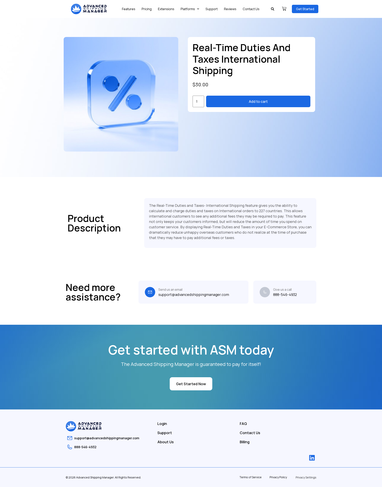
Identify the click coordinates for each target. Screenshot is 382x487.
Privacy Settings (306, 477)
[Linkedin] (312, 457)
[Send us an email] (150, 292)
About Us (165, 441)
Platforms (188, 9)
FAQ (243, 423)
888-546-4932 (85, 447)
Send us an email (170, 289)
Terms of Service (250, 477)
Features (128, 9)
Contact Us (251, 9)
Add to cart (258, 101)
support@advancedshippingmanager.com (106, 438)
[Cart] (284, 9)
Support (212, 9)
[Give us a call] (265, 292)
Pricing (147, 9)
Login (162, 423)
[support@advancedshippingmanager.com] (69, 437)
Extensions (166, 9)
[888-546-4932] (69, 446)
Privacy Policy (278, 477)
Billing (244, 441)
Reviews (230, 9)
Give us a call (282, 289)
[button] (273, 9)
